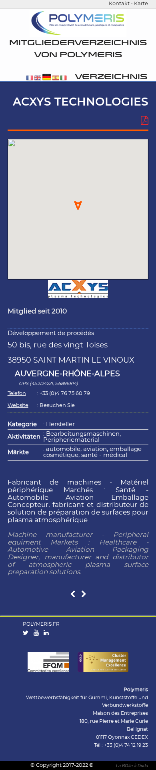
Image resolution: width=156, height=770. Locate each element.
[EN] (38, 78)
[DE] (47, 78)
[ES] (56, 78)
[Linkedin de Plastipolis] (48, 633)
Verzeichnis (111, 77)
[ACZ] (83, 594)
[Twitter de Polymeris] (27, 633)
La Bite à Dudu (132, 765)
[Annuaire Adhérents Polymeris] (78, 24)
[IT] (64, 78)
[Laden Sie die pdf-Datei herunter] (144, 120)
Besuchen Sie (57, 405)
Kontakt (119, 3)
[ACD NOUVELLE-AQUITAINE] (72, 594)
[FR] (30, 78)
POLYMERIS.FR (41, 624)
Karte (141, 3)
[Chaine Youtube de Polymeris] (38, 633)
